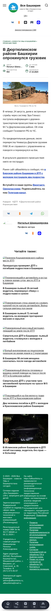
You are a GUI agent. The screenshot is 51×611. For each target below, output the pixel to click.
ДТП (16, 202)
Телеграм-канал (17, 192)
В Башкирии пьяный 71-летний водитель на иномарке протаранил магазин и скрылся (23, 316)
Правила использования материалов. (36, 525)
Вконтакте (38, 185)
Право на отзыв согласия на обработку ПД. (36, 561)
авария (7, 202)
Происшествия (10, 43)
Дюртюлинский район (31, 202)
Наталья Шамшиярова (33, 222)
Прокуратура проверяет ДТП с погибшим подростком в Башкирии (23, 267)
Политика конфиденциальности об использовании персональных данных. (39, 535)
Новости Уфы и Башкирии (24, 41)
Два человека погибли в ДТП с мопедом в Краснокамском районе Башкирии (25, 404)
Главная (6, 41)
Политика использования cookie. (36, 544)
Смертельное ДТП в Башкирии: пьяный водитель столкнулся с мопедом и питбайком (25, 338)
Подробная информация (35, 516)
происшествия (10, 204)
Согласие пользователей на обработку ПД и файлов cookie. (37, 553)
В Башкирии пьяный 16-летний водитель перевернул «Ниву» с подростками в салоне (21, 291)
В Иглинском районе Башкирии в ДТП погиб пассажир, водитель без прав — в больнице (24, 450)
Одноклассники (12, 189)
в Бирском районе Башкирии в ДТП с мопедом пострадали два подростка (24, 173)
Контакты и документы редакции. (39, 568)
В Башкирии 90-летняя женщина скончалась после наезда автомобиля (24, 359)
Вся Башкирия (30, 5)
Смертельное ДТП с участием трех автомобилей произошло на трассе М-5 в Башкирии (25, 383)
